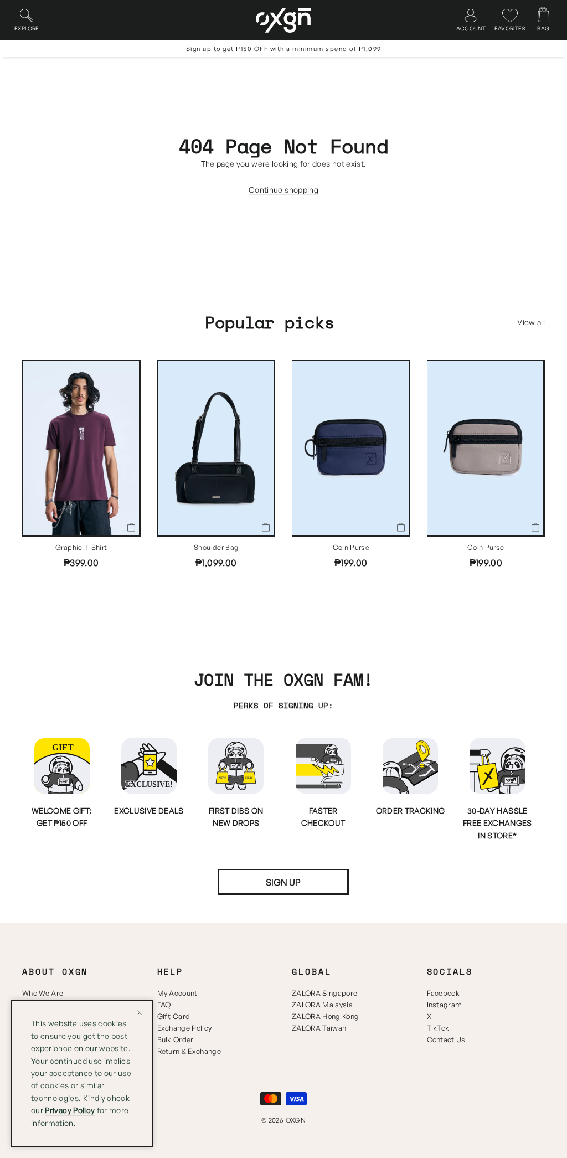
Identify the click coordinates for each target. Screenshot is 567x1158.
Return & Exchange (189, 1051)
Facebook (443, 993)
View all (531, 322)
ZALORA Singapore (324, 993)
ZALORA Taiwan (319, 1027)
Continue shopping (283, 189)
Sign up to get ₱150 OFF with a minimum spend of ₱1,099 (284, 49)
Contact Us (446, 1039)
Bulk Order (175, 1039)
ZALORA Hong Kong (325, 1016)
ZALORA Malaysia (322, 1004)
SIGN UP (283, 882)
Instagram (444, 1004)
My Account (177, 993)
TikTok (438, 1027)
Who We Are (42, 993)
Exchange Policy (184, 1027)
